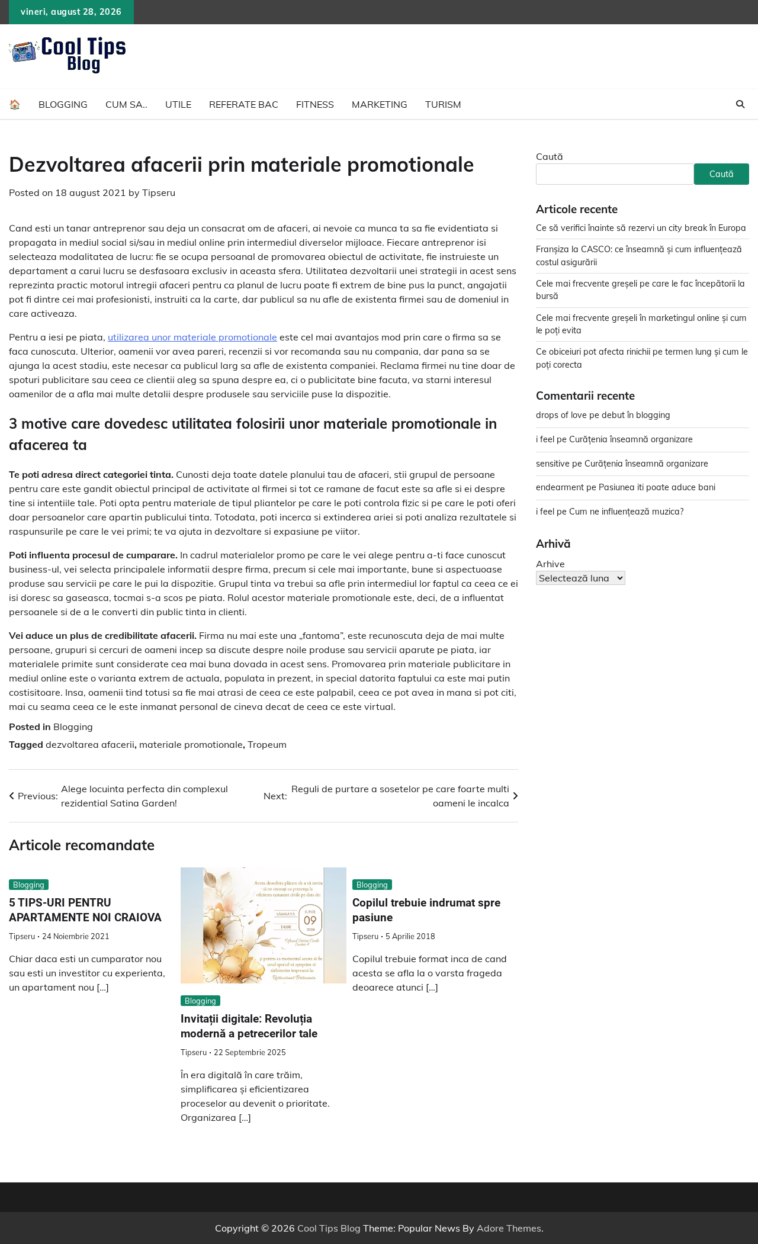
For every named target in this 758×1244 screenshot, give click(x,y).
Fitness (315, 104)
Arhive (550, 564)
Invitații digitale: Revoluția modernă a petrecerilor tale (249, 1026)
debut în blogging (636, 415)
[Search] (740, 104)
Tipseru (158, 192)
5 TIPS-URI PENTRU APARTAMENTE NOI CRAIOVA (85, 910)
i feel (545, 439)
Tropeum (267, 744)
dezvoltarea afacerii (90, 744)
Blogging (63, 104)
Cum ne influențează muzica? (626, 511)
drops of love (561, 415)
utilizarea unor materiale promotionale (192, 337)
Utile (178, 104)
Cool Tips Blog (329, 1228)
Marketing (379, 104)
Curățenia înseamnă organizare (631, 439)
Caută (549, 156)
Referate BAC (243, 104)
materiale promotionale (191, 744)
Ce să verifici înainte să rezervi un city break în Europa (641, 228)
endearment (560, 487)
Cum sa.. (126, 104)
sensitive (553, 463)
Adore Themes (509, 1228)
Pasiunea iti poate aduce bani (657, 487)
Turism (443, 104)
